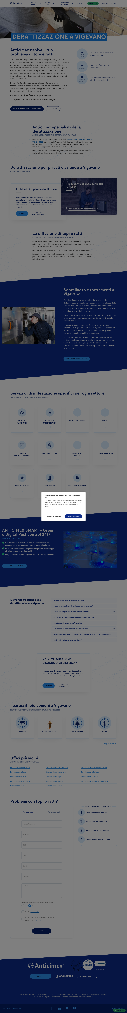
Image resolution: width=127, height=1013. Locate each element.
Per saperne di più (49, 509)
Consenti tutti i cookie (73, 516)
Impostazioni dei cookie (54, 516)
